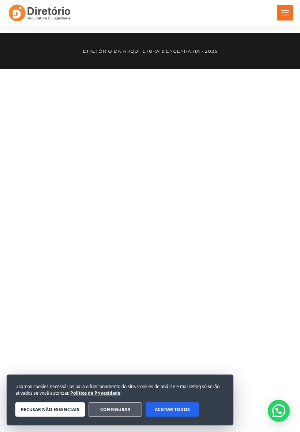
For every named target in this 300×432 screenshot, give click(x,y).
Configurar (115, 409)
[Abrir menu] (285, 13)
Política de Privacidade (95, 393)
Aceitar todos (172, 409)
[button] (279, 411)
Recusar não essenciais (50, 409)
